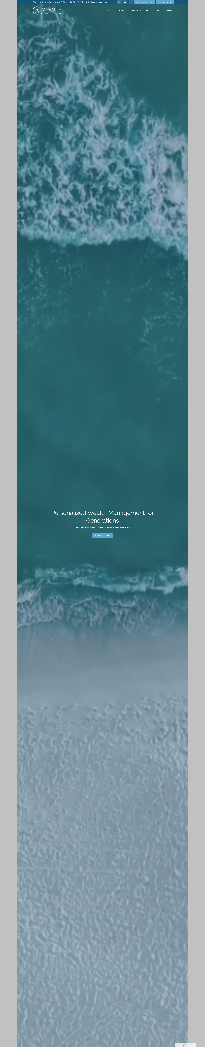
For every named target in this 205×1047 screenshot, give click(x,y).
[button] (109, 10)
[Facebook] (131, 2)
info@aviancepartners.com (97, 2)
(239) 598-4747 (77, 2)
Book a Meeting (144, 2)
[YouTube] (125, 2)
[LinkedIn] (119, 2)
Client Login (165, 2)
